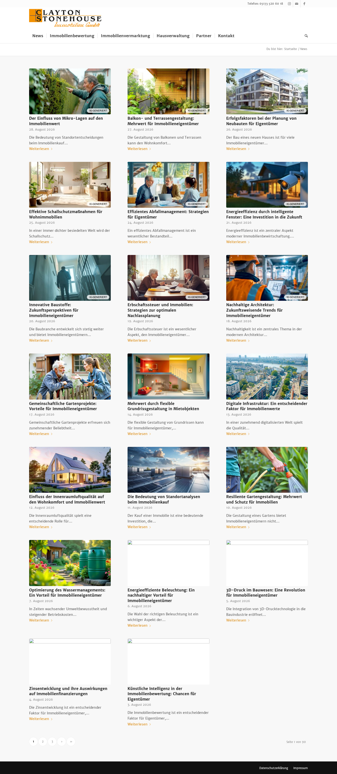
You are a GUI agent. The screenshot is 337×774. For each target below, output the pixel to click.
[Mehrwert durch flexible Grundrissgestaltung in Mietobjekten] (168, 376)
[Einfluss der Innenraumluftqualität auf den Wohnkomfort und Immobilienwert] (70, 470)
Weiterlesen (39, 149)
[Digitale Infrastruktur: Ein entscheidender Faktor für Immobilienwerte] (267, 376)
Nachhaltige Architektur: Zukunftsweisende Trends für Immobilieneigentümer (254, 310)
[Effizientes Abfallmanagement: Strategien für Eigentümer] (168, 185)
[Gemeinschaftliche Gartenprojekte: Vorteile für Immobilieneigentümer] (70, 376)
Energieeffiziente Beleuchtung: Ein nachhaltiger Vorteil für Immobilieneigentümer (161, 595)
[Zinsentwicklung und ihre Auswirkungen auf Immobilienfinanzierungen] (70, 661)
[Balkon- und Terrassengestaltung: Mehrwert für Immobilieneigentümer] (168, 91)
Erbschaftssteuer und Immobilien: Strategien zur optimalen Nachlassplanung (160, 310)
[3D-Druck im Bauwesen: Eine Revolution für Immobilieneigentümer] (267, 563)
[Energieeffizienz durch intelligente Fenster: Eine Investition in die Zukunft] (267, 185)
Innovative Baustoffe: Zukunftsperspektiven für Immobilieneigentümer (53, 310)
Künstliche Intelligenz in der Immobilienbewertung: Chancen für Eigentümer (162, 694)
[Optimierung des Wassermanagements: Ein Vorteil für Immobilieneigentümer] (70, 563)
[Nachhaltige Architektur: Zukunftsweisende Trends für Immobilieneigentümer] (267, 278)
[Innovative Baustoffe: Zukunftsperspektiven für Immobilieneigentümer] (70, 278)
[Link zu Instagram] (289, 3)
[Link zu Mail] (296, 3)
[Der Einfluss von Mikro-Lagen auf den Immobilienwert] (70, 91)
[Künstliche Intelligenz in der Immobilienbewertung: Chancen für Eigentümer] (168, 661)
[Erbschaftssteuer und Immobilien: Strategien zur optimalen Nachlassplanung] (168, 278)
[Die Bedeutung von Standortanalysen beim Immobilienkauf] (168, 470)
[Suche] (304, 36)
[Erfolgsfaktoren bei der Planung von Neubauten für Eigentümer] (267, 91)
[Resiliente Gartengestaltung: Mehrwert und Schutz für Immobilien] (267, 470)
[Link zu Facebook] (304, 3)
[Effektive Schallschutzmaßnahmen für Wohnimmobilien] (70, 185)
